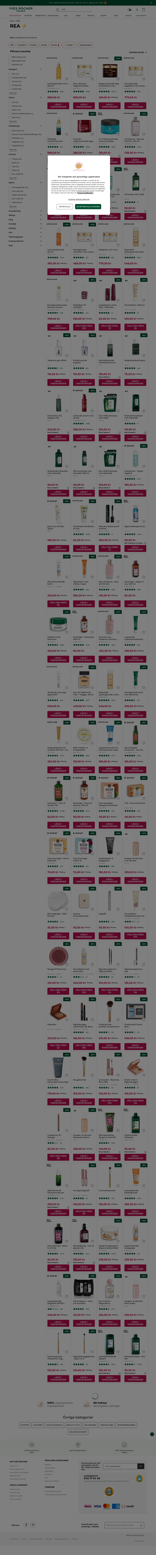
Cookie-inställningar (78, 199)
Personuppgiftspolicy (85, 193)
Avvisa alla (64, 207)
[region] (79, 185)
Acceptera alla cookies (88, 207)
